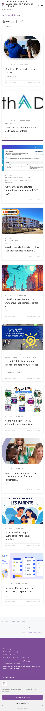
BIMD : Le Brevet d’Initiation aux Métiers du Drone (17, 658)
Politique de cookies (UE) (10, 652)
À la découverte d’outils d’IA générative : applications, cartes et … (21, 303)
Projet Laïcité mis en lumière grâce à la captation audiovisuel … (21, 365)
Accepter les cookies (23, 697)
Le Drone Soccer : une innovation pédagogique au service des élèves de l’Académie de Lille (21, 662)
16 (29, 627)
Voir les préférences (22, 703)
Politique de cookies (21, 708)
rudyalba (10, 199)
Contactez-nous (8, 646)
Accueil (4, 15)
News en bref (11, 15)
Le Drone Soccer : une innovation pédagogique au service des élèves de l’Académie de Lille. (21, 667)
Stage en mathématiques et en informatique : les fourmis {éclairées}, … (21, 476)
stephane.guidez (12, 82)
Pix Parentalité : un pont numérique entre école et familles (18, 536)
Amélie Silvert (11, 316)
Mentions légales (8, 649)
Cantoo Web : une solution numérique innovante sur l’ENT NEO (21, 190)
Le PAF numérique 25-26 (10, 655)
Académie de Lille (8, 677)
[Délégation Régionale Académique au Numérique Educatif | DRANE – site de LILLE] (4, 4)
